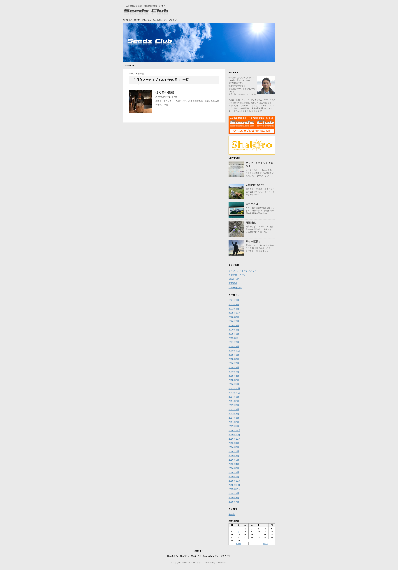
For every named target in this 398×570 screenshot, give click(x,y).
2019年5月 (234, 342)
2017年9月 (234, 397)
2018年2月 (234, 380)
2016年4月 (234, 464)
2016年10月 (234, 439)
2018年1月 (234, 384)
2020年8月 (234, 317)
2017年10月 (234, 392)
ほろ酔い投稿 (164, 92)
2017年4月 (234, 413)
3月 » (265, 543)
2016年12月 (234, 430)
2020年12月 (234, 313)
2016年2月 (234, 472)
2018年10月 (234, 350)
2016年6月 (234, 455)
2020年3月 (234, 325)
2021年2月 (234, 308)
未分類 (174, 97)
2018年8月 (234, 359)
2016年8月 (234, 447)
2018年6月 (234, 367)
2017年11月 (234, 388)
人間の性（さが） (256, 185)
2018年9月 (234, 355)
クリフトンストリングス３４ (243, 271)
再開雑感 (251, 222)
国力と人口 (252, 204)
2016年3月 (234, 468)
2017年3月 (234, 418)
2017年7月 (234, 401)
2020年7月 (234, 321)
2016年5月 (234, 460)
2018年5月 (234, 371)
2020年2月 (234, 329)
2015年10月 (234, 489)
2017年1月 (234, 426)
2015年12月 (234, 481)
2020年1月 (234, 334)
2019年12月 (234, 338)
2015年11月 (234, 485)
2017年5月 (234, 409)
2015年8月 (234, 497)
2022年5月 (234, 300)
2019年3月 (234, 346)
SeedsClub (129, 66)
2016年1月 (234, 476)
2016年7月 (234, 451)
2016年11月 (234, 434)
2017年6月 (234, 405)
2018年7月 (234, 363)
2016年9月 (234, 443)
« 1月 (238, 543)
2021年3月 (234, 304)
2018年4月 (234, 376)
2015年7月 (234, 502)
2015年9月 (234, 493)
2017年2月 (234, 422)
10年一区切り (253, 241)
